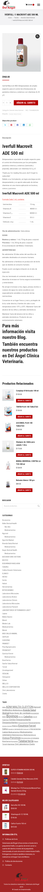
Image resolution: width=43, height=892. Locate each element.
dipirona (4, 726)
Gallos (5, 729)
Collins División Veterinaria (11, 570)
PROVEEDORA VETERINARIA (30, 738)
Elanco (15, 726)
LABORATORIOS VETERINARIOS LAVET (16, 610)
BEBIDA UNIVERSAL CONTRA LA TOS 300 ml (28, 462)
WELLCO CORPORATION (11, 687)
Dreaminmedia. (26, 889)
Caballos (5, 567)
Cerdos (12, 719)
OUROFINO (6, 640)
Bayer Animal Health (9, 550)
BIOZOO (5, 560)
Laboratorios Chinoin (9, 600)
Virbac (4, 680)
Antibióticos (17, 710)
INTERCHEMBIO (8, 590)
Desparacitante (23, 719)
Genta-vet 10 (26, 729)
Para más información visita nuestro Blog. (18, 331)
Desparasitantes (34, 723)
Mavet (4, 620)
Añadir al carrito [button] (24, 401)
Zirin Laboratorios (8, 690)
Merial (4, 630)
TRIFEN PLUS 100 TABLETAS (27, 407)
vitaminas (10, 744)
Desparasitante (23, 723)
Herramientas (7, 587)
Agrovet (5, 533)
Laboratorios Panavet (10, 607)
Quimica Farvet (7, 654)
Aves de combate (22, 713)
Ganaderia (11, 729)
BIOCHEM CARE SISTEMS (11, 557)
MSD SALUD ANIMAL (9, 633)
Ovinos (6, 737)
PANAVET (5, 643)
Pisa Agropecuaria (9, 647)
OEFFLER (5, 637)
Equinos (23, 725)
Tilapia (36, 741)
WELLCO (5, 684)
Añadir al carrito (26, 102)
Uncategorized (7, 670)
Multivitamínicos (30, 735)
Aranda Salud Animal (16, 110)
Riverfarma (6, 660)
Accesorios (6, 520)
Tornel (4, 667)
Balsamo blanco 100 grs (25, 480)
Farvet (32, 725)
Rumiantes (14, 741)
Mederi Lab (6, 623)
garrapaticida (18, 729)
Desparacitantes (10, 722)
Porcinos (15, 737)
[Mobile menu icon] (39, 5)
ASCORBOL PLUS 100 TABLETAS (24, 424)
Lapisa (4, 613)
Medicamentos (10, 530)
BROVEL (20, 717)
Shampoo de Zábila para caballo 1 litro (25, 443)
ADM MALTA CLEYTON (19, 706)
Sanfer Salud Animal (9, 664)
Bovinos (12, 716)
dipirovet (9, 726)
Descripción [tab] (6, 138)
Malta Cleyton (7, 617)
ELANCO (5, 573)
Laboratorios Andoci (9, 597)
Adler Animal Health (9, 523)
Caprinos (5, 720)
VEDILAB (5, 674)
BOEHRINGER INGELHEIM (11, 563)
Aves (12, 713)
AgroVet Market (8, 540)
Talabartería (25, 741)
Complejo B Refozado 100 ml (27, 391)
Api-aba (7, 527)
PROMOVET (6, 650)
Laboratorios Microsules (11, 603)
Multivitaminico (17, 735)
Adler (4, 707)
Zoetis (4, 694)
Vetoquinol (6, 677)
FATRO (4, 577)
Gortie (4, 580)
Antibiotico (7, 710)
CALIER (35, 717)
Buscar (38, 506)
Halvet (4, 583)
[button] (37, 36)
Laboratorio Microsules (10, 593)
